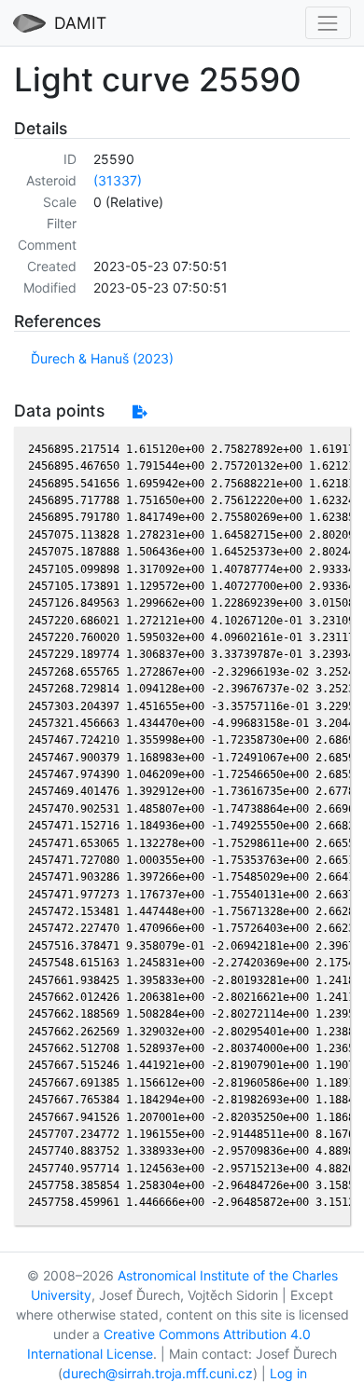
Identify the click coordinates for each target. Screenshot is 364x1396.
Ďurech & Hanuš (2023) (102, 358)
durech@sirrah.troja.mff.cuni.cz (158, 1373)
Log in (288, 1373)
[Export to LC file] (139, 411)
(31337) (117, 180)
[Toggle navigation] (328, 23)
